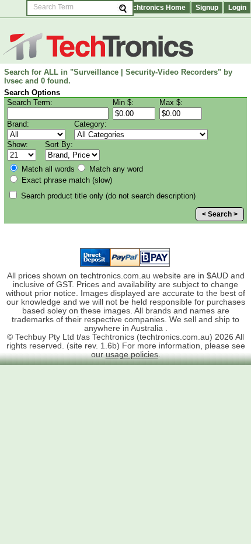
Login (237, 8)
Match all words (47, 169)
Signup (207, 8)
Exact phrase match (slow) (65, 180)
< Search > (220, 214)
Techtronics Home (155, 8)
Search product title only (107, 195)
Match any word (115, 169)
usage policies (132, 354)
